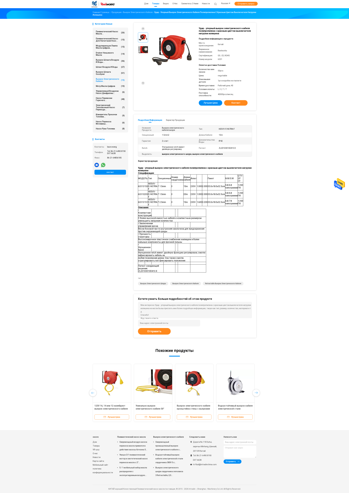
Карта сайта (98, 461)
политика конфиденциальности (102, 471)
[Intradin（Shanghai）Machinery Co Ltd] (103, 4)
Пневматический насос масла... (110, 32)
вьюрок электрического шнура (153, 284)
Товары (96, 446)
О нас (95, 453)
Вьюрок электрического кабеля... (110, 80)
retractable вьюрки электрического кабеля (223, 284)
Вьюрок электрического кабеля (168, 437)
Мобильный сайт (100, 465)
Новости (96, 457)
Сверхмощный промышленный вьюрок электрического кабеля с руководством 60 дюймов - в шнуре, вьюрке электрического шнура (169, 446)
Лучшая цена (211, 103)
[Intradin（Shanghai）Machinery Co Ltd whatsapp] (103, 165)
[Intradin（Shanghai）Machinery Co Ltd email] (96, 165)
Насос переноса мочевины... (110, 122)
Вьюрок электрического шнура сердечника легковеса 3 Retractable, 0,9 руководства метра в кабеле (169, 472)
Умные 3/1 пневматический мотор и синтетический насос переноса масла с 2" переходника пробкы (133, 459)
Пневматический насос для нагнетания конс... (110, 40)
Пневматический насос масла (131, 437)
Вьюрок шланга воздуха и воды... (110, 61)
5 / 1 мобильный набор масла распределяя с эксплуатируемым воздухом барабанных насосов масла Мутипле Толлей (133, 472)
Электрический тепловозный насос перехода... (110, 107)
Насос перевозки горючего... (110, 99)
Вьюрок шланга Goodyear (110, 73)
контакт (110, 172)
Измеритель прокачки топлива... (110, 115)
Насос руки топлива (110, 129)
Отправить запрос (246, 4)
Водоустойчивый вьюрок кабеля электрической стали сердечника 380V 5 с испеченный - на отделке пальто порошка (169, 459)
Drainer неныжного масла (110, 54)
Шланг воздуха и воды (110, 67)
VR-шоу (96, 450)
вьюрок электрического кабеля (185, 284)
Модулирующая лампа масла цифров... (110, 47)
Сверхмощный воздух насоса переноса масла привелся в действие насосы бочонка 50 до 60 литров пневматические (133, 446)
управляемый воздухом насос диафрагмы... (110, 92)
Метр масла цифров (110, 86)
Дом (95, 442)
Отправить (154, 331)
